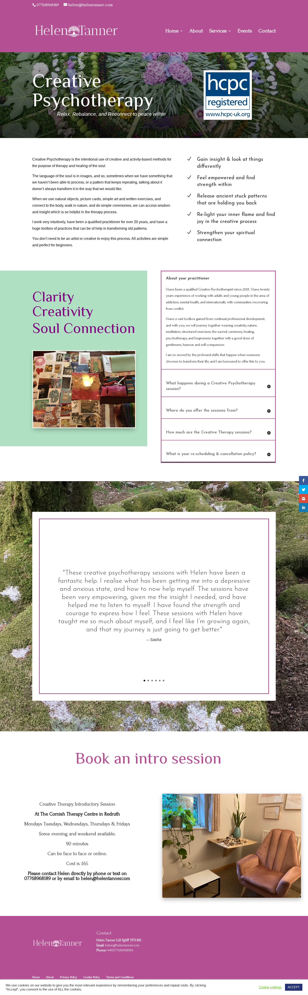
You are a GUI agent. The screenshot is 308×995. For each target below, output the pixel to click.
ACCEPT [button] (294, 987)
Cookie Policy (91, 977)
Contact (267, 31)
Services (218, 31)
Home (172, 31)
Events (245, 31)
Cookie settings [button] (270, 987)
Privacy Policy (68, 977)
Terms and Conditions (120, 977)
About (196, 31)
